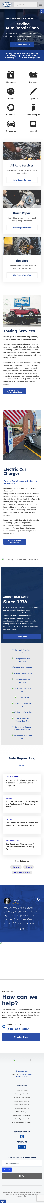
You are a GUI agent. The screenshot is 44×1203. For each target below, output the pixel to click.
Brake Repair (22, 213)
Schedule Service (22, 44)
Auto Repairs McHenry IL (22, 1115)
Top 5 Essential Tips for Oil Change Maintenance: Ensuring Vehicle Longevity (21, 782)
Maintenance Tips (12, 777)
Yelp (24, 1147)
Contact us (21, 1037)
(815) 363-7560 (18, 1029)
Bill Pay (22, 1176)
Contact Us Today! (22, 1090)
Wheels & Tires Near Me (22, 1097)
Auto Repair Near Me (22, 1094)
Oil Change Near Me (22, 1108)
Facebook (22, 1136)
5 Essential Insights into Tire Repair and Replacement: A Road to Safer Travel (22, 804)
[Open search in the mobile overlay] (26, 4)
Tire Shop (22, 260)
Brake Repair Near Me (21, 1104)
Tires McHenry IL (22, 1112)
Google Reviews (20, 1147)
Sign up (7, 1170)
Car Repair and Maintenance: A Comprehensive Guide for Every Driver (20, 846)
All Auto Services (22, 165)
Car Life (9, 798)
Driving (29, 867)
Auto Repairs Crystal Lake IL (22, 1122)
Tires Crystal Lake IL (22, 1119)
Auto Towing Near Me (22, 1101)
